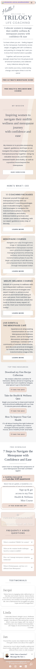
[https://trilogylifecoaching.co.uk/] (15, 2)
